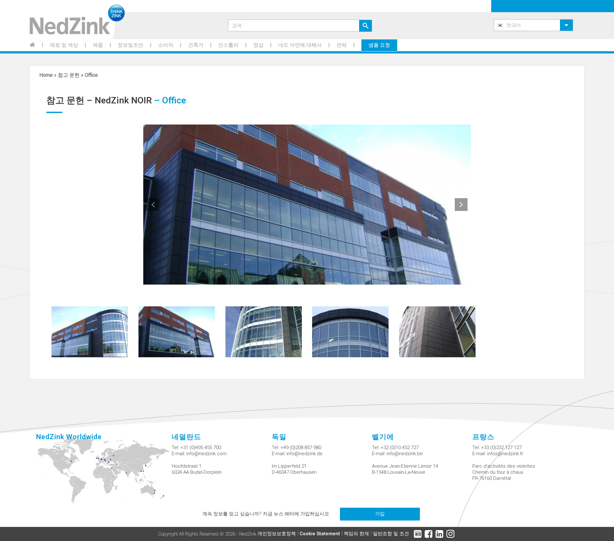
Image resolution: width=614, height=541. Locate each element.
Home (46, 75)
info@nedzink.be (405, 453)
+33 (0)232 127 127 (501, 447)
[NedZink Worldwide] (103, 474)
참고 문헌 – (70, 100)
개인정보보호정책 (276, 533)
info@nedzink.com (206, 453)
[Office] (89, 331)
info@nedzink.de (305, 453)
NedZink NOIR (123, 100)
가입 (380, 514)
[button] (533, 25)
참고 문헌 (69, 75)
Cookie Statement (320, 533)
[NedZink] (77, 19)
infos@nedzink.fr (505, 453)
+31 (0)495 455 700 (200, 447)
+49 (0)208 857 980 (300, 447)
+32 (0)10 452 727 (400, 447)
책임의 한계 (356, 533)
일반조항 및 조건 (391, 533)
